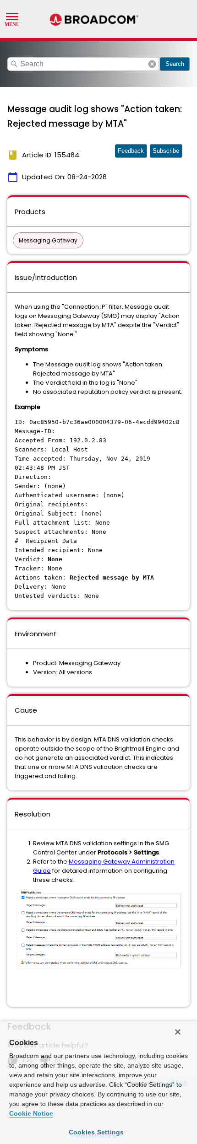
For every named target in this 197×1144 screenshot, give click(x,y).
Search (174, 63)
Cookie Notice (31, 1113)
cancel (152, 64)
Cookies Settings (96, 1132)
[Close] (178, 1032)
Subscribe (166, 150)
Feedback (131, 150)
